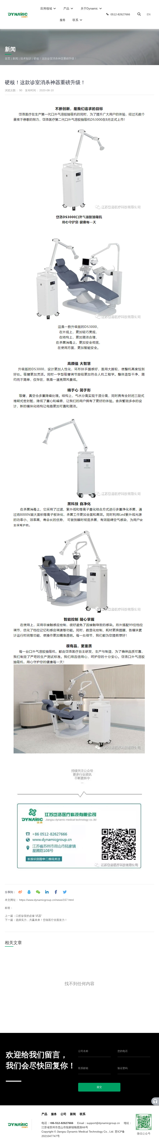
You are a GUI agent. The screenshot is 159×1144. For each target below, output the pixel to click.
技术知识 (25, 58)
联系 (76, 20)
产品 (66, 8)
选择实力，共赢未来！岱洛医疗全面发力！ (41, 919)
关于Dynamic (90, 8)
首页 (8, 58)
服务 (63, 20)
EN (148, 14)
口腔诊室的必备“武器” (29, 915)
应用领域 (46, 8)
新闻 (15, 58)
